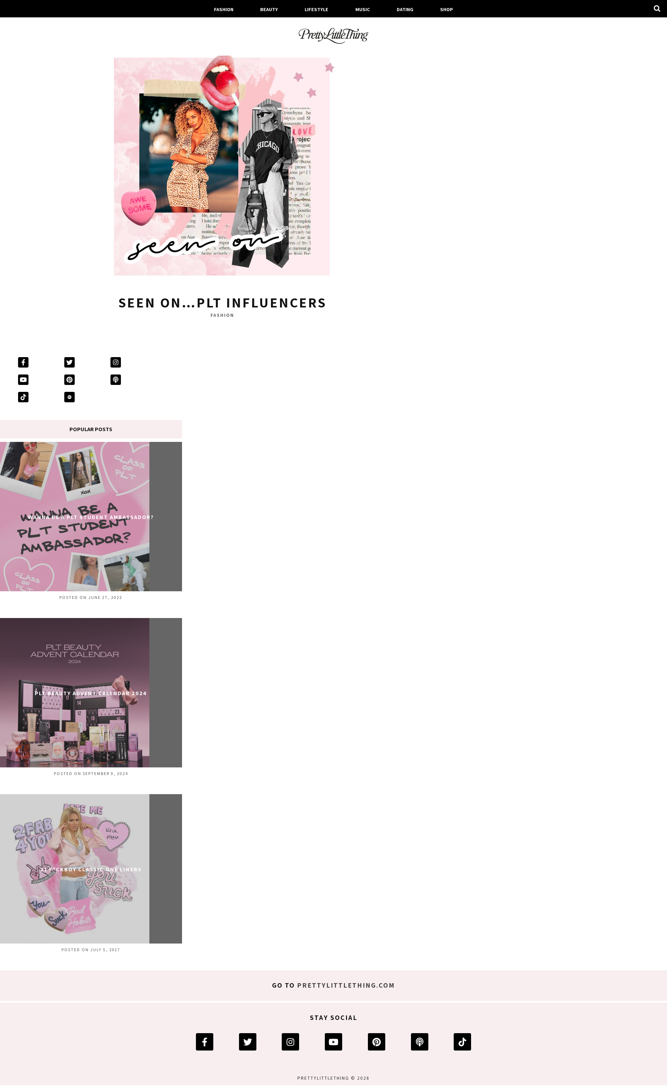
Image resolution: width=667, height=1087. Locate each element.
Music (362, 9)
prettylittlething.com (346, 985)
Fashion (223, 9)
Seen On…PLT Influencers (222, 302)
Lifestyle (316, 9)
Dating (405, 9)
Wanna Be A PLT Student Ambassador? (91, 517)
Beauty (269, 9)
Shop (446, 9)
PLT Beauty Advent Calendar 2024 (91, 693)
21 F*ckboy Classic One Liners (91, 869)
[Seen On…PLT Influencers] (222, 169)
